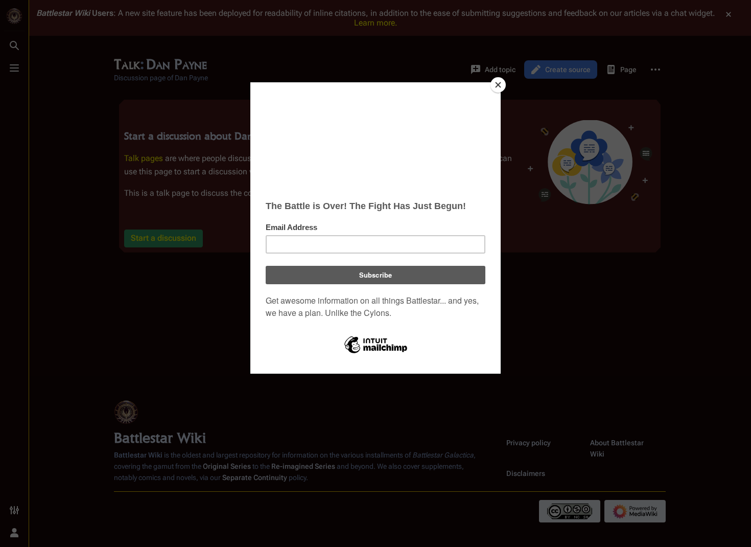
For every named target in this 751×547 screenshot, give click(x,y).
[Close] (498, 85)
